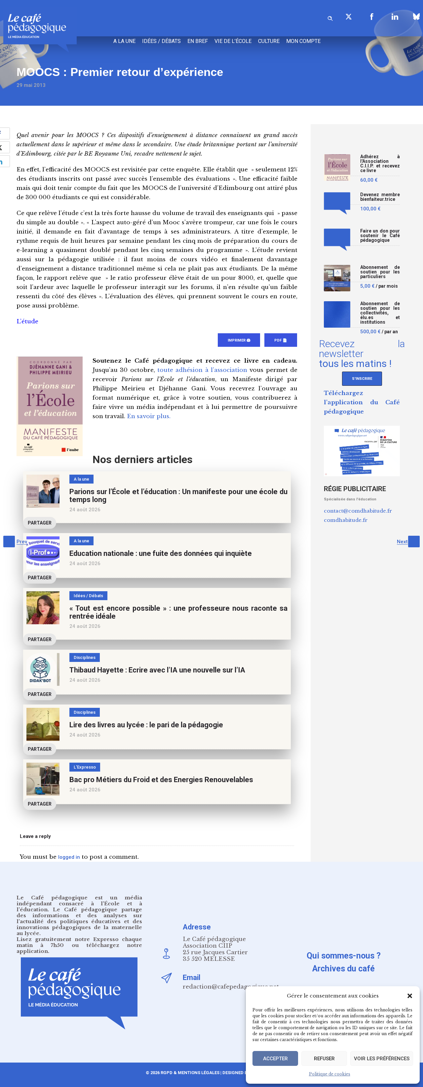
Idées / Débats (161, 41)
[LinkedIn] (395, 16)
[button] (409, 996)
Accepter (275, 1059)
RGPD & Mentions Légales (190, 1072)
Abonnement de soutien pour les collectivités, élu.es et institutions (380, 313)
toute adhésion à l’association (202, 370)
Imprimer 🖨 (239, 340)
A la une (124, 41)
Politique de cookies (329, 1073)
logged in (69, 857)
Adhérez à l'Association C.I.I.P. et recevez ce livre (380, 163)
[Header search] (330, 17)
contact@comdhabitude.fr (358, 511)
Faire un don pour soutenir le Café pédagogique (380, 236)
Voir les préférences (381, 1059)
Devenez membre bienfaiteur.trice (380, 197)
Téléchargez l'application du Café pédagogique (362, 402)
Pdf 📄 (280, 340)
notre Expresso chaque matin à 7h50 (79, 942)
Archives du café (343, 968)
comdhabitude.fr (345, 520)
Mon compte (303, 41)
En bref (197, 41)
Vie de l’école (232, 41)
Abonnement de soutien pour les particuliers (380, 272)
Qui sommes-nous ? (344, 955)
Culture (269, 41)
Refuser (324, 1059)
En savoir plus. (149, 416)
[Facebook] (372, 16)
